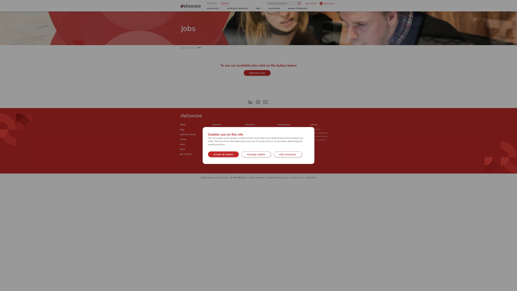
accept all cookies (223, 154)
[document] (258, 145)
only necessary (287, 154)
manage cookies (256, 154)
